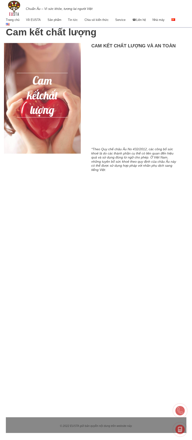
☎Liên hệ (139, 20)
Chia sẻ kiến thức (97, 20)
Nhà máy (158, 20)
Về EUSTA (33, 20)
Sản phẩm (54, 20)
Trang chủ (12, 20)
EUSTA (74, 426)
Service (120, 20)
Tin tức (73, 20)
